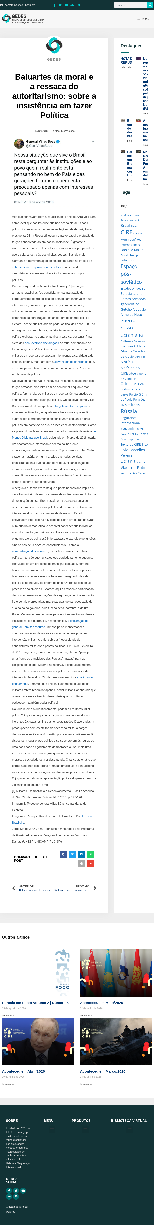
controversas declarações (42, 343)
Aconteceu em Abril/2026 (23, 1071)
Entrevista (127, 260)
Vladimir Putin (134, 467)
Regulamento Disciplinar (71, 406)
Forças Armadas (133, 298)
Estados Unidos (131, 288)
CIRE (127, 232)
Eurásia (126, 293)
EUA (144, 288)
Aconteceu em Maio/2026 (101, 1003)
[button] (63, 854)
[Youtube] (66, 5)
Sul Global (133, 434)
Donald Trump (129, 255)
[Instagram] (78, 5)
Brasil (125, 225)
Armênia (125, 215)
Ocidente (128, 383)
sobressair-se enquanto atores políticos (38, 267)
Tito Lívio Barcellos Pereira (134, 450)
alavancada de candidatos (71, 361)
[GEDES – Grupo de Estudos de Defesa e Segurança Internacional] (23, 19)
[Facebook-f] (54, 5)
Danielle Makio (132, 249)
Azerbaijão (134, 220)
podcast (126, 389)
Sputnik (127, 428)
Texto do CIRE (131, 444)
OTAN (140, 384)
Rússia (129, 411)
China (134, 225)
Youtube (126, 473)
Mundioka (139, 356)
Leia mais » (127, 67)
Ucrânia (128, 461)
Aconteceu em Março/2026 (102, 1071)
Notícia (127, 362)
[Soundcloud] (72, 5)
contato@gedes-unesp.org (20, 4)
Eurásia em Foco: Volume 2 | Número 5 (35, 1003)
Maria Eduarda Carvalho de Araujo (133, 351)
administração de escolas (29, 551)
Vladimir (141, 462)
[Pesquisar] (150, 5)
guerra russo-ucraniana (132, 327)
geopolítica (130, 304)
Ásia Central (139, 473)
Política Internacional (63, 130)
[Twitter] (60, 5)
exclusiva (137, 293)
